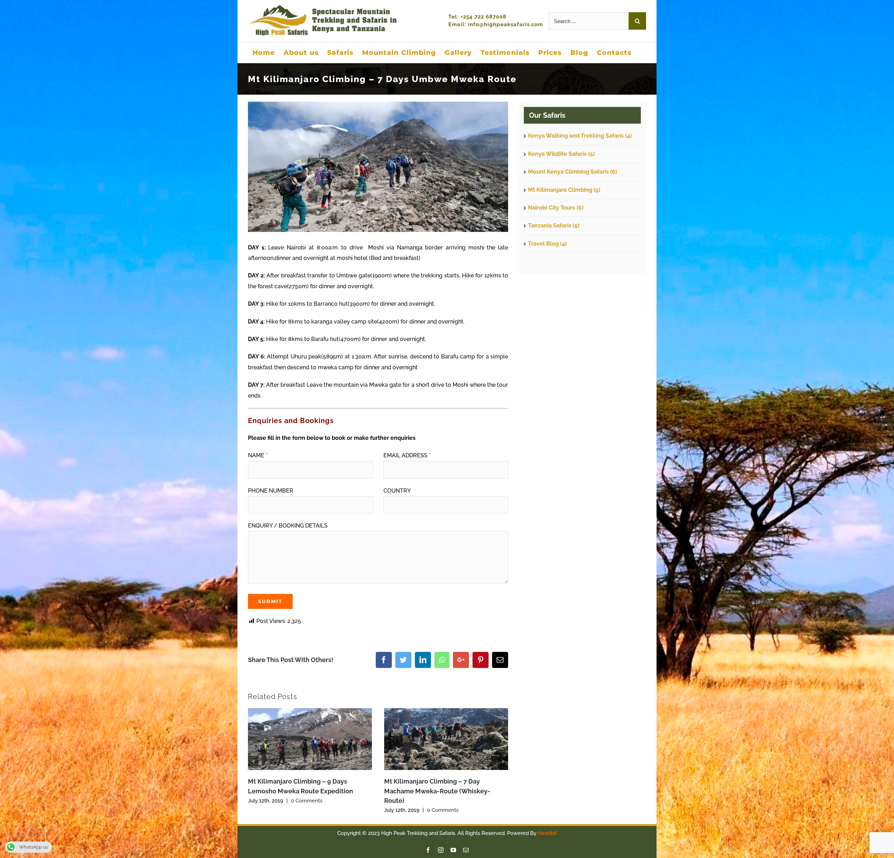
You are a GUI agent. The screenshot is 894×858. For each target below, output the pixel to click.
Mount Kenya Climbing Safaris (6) (572, 171)
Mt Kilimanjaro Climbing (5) (564, 190)
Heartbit (547, 833)
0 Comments (306, 801)
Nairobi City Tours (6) (556, 207)
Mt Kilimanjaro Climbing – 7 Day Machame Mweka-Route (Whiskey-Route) (437, 791)
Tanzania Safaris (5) (553, 225)
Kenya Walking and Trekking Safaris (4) (580, 135)
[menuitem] (263, 52)
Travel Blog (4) (547, 243)
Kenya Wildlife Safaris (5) (561, 154)
